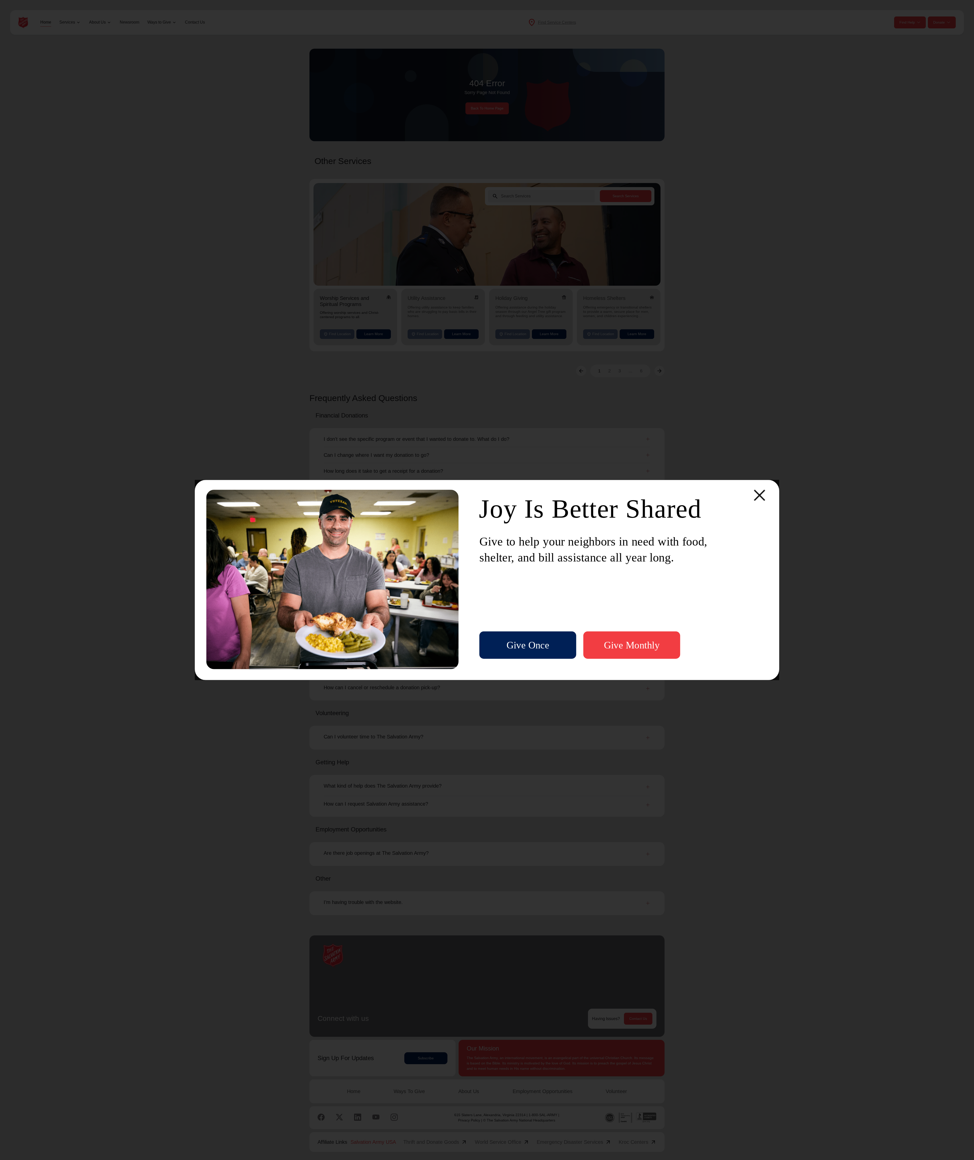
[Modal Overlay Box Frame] (487, 580)
